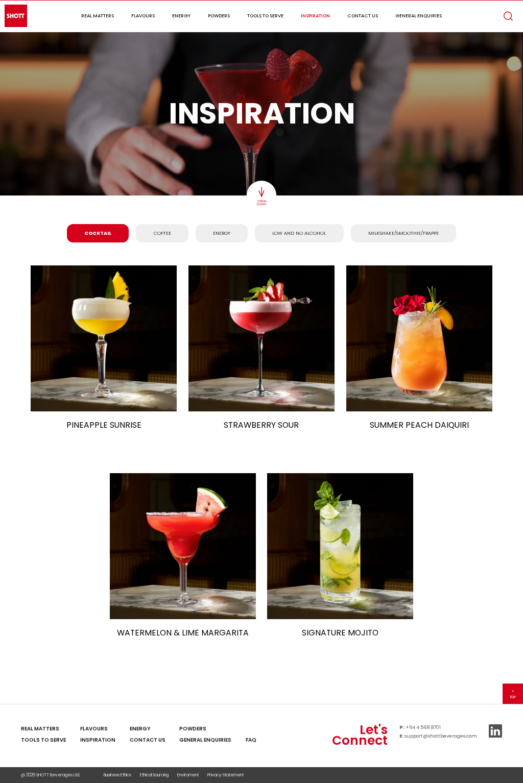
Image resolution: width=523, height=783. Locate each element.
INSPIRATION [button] (315, 15)
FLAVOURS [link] (94, 728)
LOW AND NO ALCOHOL (299, 233)
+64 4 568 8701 (423, 727)
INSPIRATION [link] (97, 740)
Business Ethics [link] (117, 775)
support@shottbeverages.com (441, 735)
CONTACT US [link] (147, 740)
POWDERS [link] (192, 728)
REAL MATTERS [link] (40, 728)
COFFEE (162, 233)
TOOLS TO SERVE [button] (265, 15)
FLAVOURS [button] (143, 15)
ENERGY (221, 233)
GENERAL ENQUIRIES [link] (205, 740)
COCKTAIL (97, 233)
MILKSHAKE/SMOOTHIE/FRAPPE (403, 233)
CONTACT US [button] (362, 15)
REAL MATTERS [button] (97, 15)
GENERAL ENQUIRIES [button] (418, 15)
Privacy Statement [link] (225, 775)
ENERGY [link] (140, 728)
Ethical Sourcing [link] (154, 775)
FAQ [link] (251, 740)
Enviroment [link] (188, 775)
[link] (251, 728)
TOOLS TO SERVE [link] (43, 740)
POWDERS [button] (219, 15)
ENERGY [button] (181, 15)
